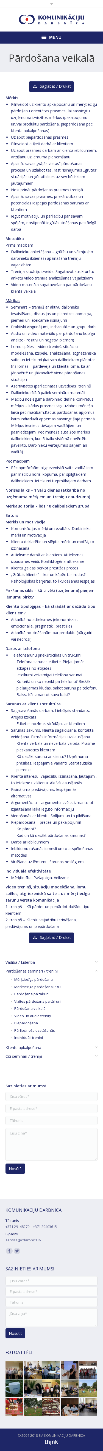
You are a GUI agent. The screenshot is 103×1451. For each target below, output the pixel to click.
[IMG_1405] (51, 1407)
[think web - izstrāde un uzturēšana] (51, 1444)
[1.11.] (14, 1407)
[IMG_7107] (88, 1370)
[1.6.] (88, 1388)
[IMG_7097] (70, 1370)
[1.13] (14, 1388)
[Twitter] (17, 1251)
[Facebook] (9, 1251)
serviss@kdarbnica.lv (23, 1240)
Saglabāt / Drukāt (55, 86)
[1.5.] (33, 1407)
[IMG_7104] (70, 1407)
